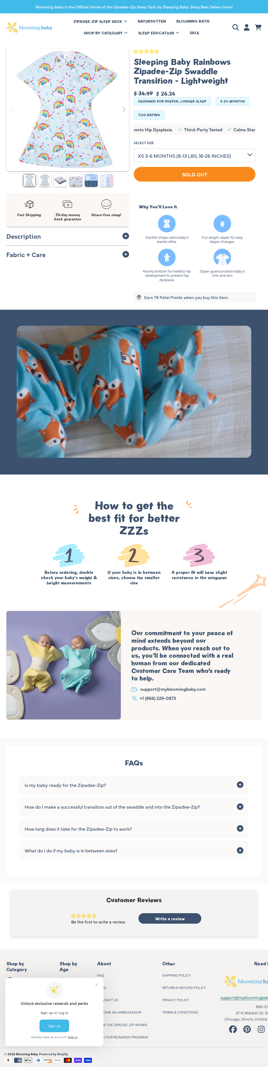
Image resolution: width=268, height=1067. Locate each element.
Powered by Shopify (53, 1054)
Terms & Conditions (180, 1012)
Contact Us (107, 999)
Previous (11, 109)
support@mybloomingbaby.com (173, 689)
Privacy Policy (175, 999)
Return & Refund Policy (184, 987)
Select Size (144, 142)
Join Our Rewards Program (122, 1037)
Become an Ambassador (119, 1012)
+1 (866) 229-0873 (158, 698)
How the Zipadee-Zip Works (122, 1024)
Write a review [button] (170, 918)
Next (123, 109)
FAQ (100, 975)
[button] (236, 27)
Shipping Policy (176, 975)
